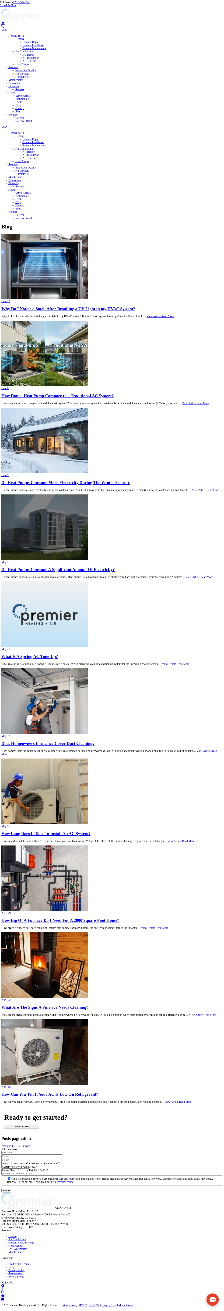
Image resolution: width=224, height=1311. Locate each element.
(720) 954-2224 (21, 2)
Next (27, 1145)
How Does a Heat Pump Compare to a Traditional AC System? (57, 395)
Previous (6, 1145)
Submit (6, 1190)
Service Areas (23, 95)
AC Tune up (29, 60)
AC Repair (28, 54)
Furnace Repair (30, 42)
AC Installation (30, 57)
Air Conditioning (24, 51)
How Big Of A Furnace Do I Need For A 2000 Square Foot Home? (60, 920)
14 (23, 1145)
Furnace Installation (33, 45)
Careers (19, 117)
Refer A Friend (23, 120)
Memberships (15, 79)
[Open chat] (212, 1299)
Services (13, 67)
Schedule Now (22, 1126)
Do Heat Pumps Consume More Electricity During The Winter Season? (65, 482)
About (11, 92)
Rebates (19, 89)
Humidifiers (22, 76)
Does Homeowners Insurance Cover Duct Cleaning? (47, 743)
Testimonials (22, 98)
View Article (154, 316)
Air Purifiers (22, 73)
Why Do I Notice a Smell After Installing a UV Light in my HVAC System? (68, 308)
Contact (12, 114)
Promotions (14, 83)
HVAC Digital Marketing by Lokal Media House (106, 1305)
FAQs (18, 101)
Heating (19, 38)
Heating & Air (16, 35)
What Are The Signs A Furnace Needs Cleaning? (44, 1007)
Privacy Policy (65, 1181)
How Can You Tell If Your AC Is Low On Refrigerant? (49, 1094)
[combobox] (45, 1163)
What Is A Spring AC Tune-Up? (29, 656)
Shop (18, 111)
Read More (167, 316)
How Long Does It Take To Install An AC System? (45, 833)
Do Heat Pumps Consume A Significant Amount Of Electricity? (58, 569)
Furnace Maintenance (34, 48)
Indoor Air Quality (25, 70)
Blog (18, 105)
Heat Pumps (22, 64)
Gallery (19, 108)
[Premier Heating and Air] (19, 19)
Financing (13, 86)
